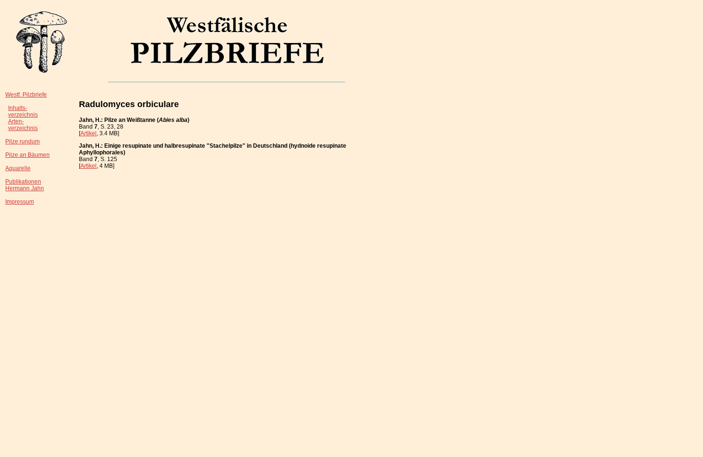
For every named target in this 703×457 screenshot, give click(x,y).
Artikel (88, 133)
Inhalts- (17, 108)
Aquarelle (18, 168)
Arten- (16, 121)
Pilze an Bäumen (27, 155)
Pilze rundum (22, 141)
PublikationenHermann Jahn (24, 185)
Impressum (19, 201)
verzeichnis (23, 114)
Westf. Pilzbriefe (26, 94)
